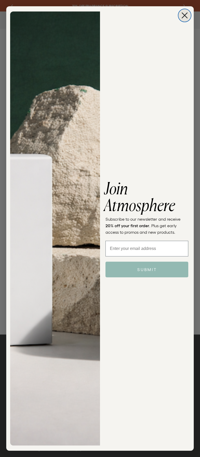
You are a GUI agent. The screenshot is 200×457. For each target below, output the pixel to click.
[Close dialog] (184, 15)
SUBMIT (147, 269)
